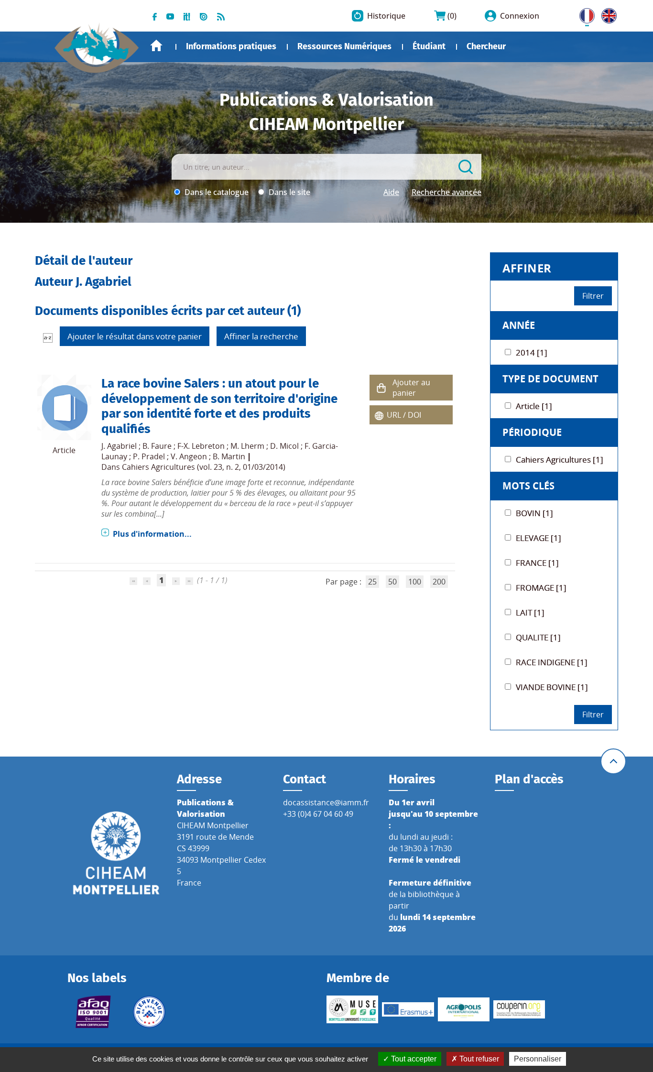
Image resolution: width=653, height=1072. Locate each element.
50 (392, 581)
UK (606, 14)
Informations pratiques (231, 46)
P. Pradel (149, 456)
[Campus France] (149, 1012)
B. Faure (157, 446)
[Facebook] (154, 16)
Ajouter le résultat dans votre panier (134, 336)
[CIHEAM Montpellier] (116, 852)
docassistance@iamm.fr (326, 802)
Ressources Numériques (344, 46)
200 (439, 581)
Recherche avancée (446, 192)
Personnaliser (537, 1059)
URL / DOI (404, 415)
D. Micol (284, 446)
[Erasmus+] (408, 1009)
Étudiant (429, 46)
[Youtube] (170, 16)
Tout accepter (412, 1059)
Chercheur (486, 46)
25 (372, 581)
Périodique (532, 432)
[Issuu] (203, 16)
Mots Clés (528, 485)
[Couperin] (519, 1009)
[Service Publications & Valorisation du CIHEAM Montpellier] (97, 43)
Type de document (550, 378)
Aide (391, 192)
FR (583, 14)
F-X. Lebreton (201, 446)
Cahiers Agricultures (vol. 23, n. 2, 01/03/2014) (203, 467)
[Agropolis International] (464, 1009)
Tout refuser (478, 1059)
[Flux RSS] (221, 16)
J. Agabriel (119, 446)
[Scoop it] (187, 16)
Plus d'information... (152, 534)
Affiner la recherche (261, 336)
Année (518, 325)
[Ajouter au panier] (381, 387)
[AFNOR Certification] (93, 1012)
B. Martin (229, 456)
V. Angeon (189, 456)
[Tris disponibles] (48, 337)
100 (414, 581)
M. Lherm (247, 446)
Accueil (156, 46)
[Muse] (352, 1009)
